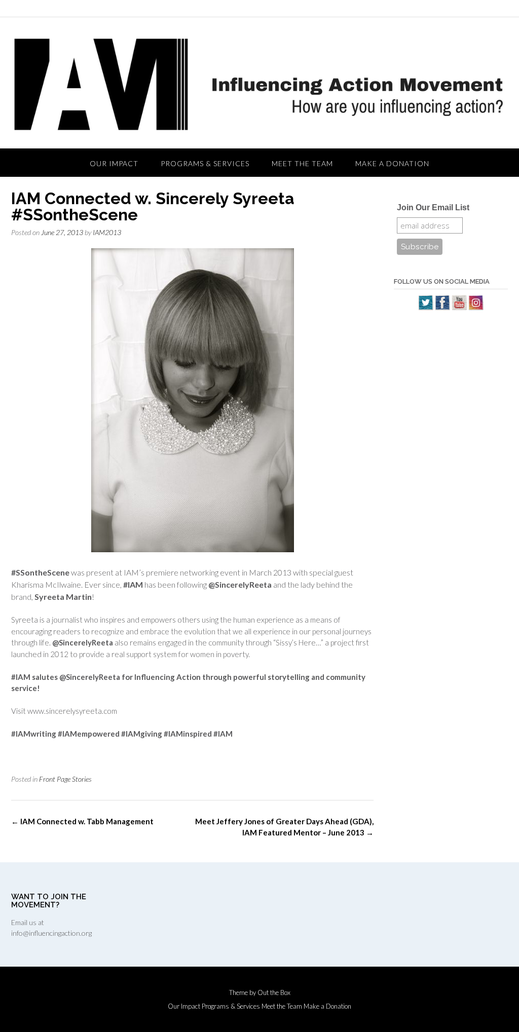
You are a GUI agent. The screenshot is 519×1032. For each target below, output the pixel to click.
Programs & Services (205, 163)
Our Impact (114, 163)
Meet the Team (302, 163)
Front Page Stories (65, 779)
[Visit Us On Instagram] (475, 307)
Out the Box (273, 992)
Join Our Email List (433, 207)
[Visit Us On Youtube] (459, 307)
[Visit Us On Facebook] (442, 307)
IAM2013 (107, 232)
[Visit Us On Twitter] (425, 307)
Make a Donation (392, 163)
